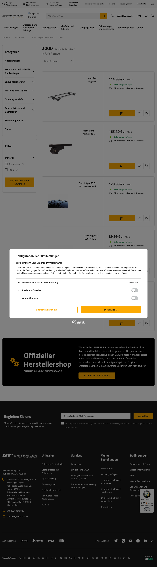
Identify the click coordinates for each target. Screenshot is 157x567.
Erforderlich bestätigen (46, 309)
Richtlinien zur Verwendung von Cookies (92, 267)
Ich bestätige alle (111, 309)
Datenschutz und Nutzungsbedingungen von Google (105, 273)
